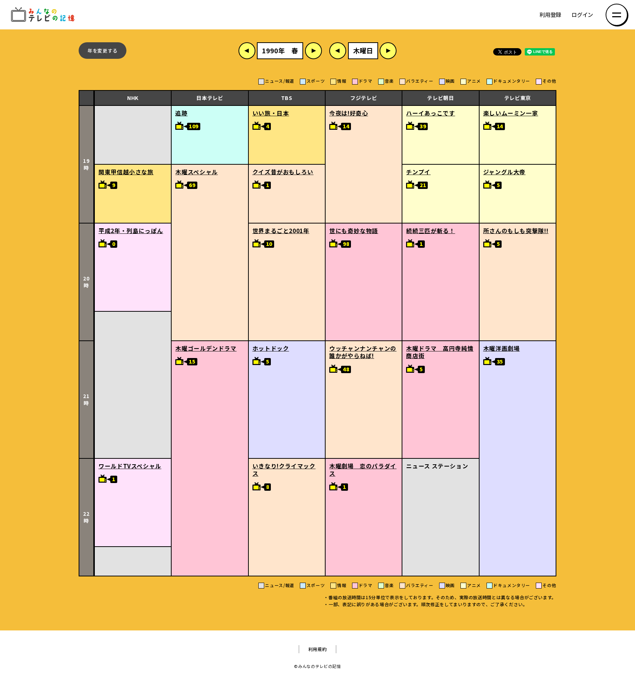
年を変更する (102, 50)
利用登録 (550, 15)
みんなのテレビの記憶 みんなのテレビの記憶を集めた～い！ (44, 14)
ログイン (582, 15)
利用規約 (317, 649)
